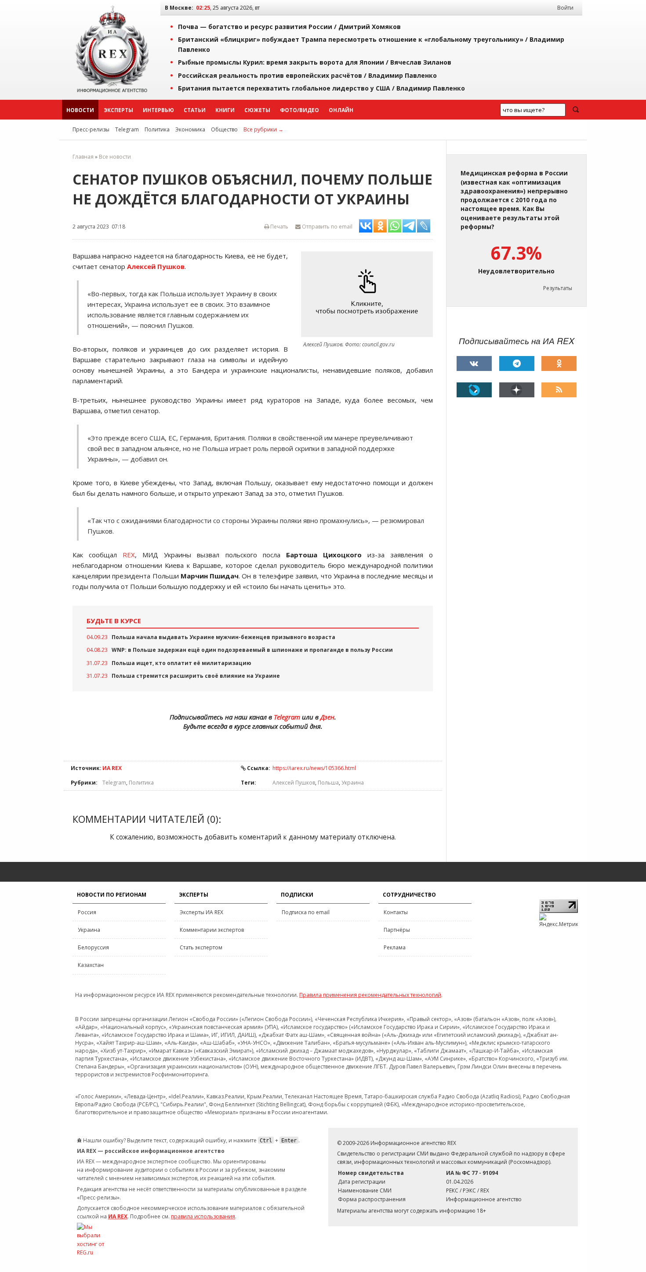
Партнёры (397, 930)
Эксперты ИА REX (201, 912)
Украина (352, 782)
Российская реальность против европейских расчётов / (307, 75)
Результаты (557, 288)
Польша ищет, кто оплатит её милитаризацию (181, 663)
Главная (83, 156)
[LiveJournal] (474, 389)
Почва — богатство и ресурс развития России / (289, 26)
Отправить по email (326, 226)
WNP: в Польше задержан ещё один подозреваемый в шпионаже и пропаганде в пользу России (252, 650)
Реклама (395, 947)
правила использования (203, 1216)
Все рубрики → (263, 129)
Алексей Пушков (293, 782)
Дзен (327, 716)
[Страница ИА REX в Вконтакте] (474, 363)
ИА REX (112, 768)
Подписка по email (306, 912)
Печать (278, 226)
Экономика (190, 129)
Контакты (396, 912)
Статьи (195, 110)
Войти (565, 7)
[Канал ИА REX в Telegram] (516, 363)
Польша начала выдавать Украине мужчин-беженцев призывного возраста (223, 637)
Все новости (115, 156)
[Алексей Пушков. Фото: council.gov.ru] (369, 294)
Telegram (127, 129)
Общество (224, 129)
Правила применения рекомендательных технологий (370, 995)
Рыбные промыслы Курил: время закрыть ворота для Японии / (314, 62)
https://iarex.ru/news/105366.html (314, 768)
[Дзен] (516, 389)
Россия (87, 912)
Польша (328, 782)
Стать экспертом (201, 947)
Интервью (158, 110)
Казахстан (91, 965)
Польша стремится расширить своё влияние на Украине (196, 676)
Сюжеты (257, 110)
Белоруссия (93, 947)
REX (129, 554)
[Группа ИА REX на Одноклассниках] (559, 363)
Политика (157, 129)
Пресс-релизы (91, 129)
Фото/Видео (299, 110)
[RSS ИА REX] (559, 389)
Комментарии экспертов (212, 930)
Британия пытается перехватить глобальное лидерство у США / (321, 88)
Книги (225, 110)
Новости (80, 110)
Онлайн (341, 110)
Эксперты (118, 110)
